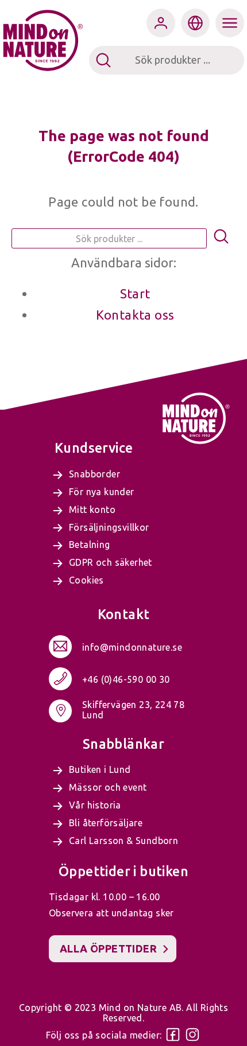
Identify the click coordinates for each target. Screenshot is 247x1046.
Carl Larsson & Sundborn (123, 840)
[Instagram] (192, 1034)
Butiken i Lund (100, 769)
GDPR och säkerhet (110, 562)
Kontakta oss (135, 315)
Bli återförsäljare (105, 823)
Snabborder (94, 474)
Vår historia (95, 805)
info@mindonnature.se (132, 647)
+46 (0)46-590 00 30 (126, 679)
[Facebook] (173, 1034)
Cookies (86, 580)
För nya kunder (101, 492)
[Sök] (221, 238)
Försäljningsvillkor (109, 527)
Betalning (89, 544)
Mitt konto (92, 509)
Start (135, 293)
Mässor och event (107, 787)
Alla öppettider (108, 948)
